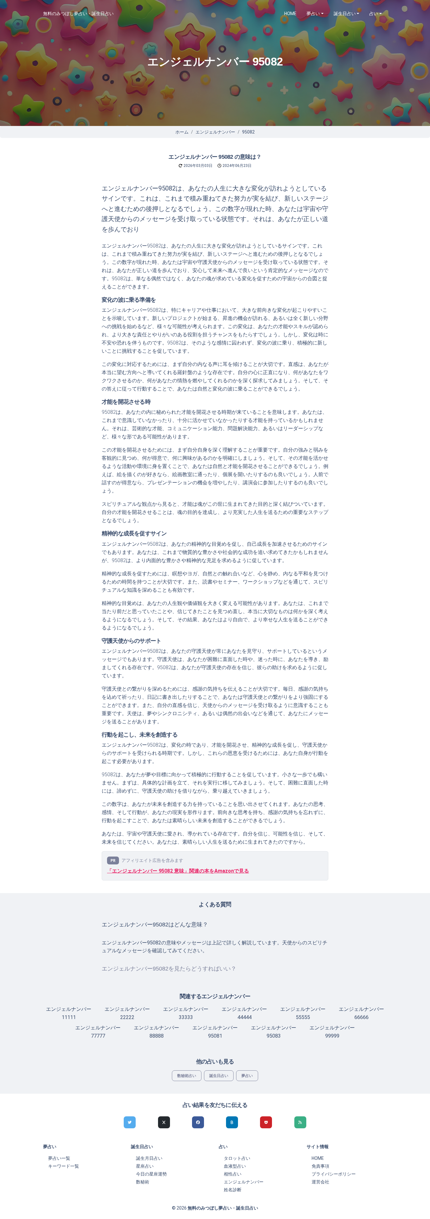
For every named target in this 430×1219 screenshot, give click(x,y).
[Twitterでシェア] (130, 1122)
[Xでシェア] (164, 1122)
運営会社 (320, 1181)
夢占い (247, 1076)
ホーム (182, 131)
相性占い (232, 1173)
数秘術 (142, 1181)
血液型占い (235, 1166)
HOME (290, 13)
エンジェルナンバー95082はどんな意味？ (155, 924)
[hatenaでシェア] (232, 1122)
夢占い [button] (313, 13)
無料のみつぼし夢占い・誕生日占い (78, 13)
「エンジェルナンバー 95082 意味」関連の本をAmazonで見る (178, 871)
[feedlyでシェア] (300, 1122)
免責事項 (320, 1166)
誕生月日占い (149, 1158)
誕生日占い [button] (345, 13)
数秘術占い (186, 1076)
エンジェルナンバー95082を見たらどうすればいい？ (169, 969)
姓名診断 (232, 1189)
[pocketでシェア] (266, 1122)
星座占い (145, 1166)
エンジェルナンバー (215, 131)
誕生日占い (218, 1076)
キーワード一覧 (63, 1166)
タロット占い (237, 1158)
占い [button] (373, 13)
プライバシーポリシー (334, 1173)
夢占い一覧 (59, 1158)
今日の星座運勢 (151, 1173)
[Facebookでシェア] (198, 1122)
